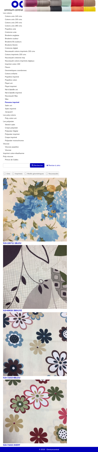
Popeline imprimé (12, 77)
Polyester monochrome (14, 140)
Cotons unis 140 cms (13, 16)
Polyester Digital (11, 131)
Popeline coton (11, 80)
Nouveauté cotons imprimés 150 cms (20, 51)
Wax (6, 99)
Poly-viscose (8, 156)
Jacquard (9, 112)
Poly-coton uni (10, 118)
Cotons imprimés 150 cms (15, 54)
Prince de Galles (11, 160)
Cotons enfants (11, 74)
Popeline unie (10, 29)
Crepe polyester (11, 128)
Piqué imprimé (11, 86)
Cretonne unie (10, 32)
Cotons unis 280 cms (13, 26)
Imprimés (18, 174)
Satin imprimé (10, 109)
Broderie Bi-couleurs (13, 42)
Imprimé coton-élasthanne (13, 153)
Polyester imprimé (12, 134)
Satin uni (8, 105)
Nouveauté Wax (11, 96)
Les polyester (8, 121)
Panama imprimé (12, 102)
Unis (8, 174)
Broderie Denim (11, 45)
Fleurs (7, 67)
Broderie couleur (11, 38)
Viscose (6, 144)
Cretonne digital (11, 48)
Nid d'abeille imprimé (13, 93)
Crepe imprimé (11, 137)
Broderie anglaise (12, 35)
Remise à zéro (54, 165)
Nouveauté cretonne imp (15, 58)
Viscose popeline (12, 147)
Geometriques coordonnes (16, 70)
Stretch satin (10, 125)
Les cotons (7, 13)
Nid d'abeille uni (11, 89)
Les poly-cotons (9, 115)
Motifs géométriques (35, 174)
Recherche (38, 165)
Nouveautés (53, 174)
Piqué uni (9, 83)
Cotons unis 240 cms (13, 23)
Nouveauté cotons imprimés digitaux (19, 61)
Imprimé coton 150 (12, 64)
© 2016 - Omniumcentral (49, 449)
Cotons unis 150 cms (13, 19)
